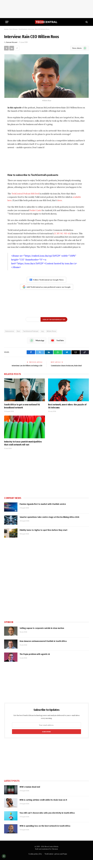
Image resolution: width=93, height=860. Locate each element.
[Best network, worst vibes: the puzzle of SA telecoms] (68, 389)
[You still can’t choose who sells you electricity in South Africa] (10, 815)
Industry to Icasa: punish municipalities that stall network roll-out (23, 443)
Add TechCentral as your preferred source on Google (48, 287)
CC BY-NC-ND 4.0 (62, 233)
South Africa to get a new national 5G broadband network (22, 406)
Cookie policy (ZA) (35, 854)
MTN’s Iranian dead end (30, 787)
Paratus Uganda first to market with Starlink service (43, 504)
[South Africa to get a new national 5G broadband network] (24, 389)
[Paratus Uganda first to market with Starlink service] (10, 507)
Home (6, 29)
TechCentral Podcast (30, 331)
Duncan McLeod (11, 42)
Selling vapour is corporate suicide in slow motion (42, 628)
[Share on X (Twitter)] (6, 48)
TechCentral (23, 29)
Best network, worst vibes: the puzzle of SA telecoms (67, 406)
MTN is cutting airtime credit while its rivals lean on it (43, 800)
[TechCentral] (46, 22)
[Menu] (6, 22)
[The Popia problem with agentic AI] (10, 657)
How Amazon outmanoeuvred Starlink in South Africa (43, 641)
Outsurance (9, 331)
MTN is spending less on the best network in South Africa (45, 826)
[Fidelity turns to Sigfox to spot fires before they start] (10, 533)
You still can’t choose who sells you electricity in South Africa (47, 813)
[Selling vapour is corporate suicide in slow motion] (10, 631)
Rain (18, 331)
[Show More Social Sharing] (17, 48)
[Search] (86, 22)
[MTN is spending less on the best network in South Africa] (10, 828)
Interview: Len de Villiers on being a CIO (27, 366)
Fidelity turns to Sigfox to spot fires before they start (43, 530)
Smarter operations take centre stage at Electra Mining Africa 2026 (49, 517)
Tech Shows (13, 29)
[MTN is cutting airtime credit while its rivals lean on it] (10, 802)
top (42, 331)
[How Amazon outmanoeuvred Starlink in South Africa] (10, 644)
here (60, 200)
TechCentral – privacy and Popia (56, 854)
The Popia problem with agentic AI (35, 654)
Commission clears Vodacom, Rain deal (66, 366)
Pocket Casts (35, 210)
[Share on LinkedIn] (11, 48)
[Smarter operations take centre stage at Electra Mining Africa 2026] (10, 520)
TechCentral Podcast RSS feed (25, 193)
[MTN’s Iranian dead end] (10, 789)
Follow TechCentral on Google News (48, 280)
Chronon (55, 849)
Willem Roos (51, 331)
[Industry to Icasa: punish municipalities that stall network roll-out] (24, 427)
